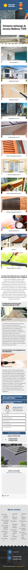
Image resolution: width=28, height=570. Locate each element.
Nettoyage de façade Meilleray (5, 527)
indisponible (11, 4)
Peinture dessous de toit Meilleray (5, 534)
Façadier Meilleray (23, 529)
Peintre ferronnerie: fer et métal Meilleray (23, 535)
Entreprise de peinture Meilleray (23, 523)
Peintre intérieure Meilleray (5, 516)
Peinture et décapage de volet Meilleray (14, 524)
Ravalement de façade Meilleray (5, 522)
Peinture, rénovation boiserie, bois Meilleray (14, 533)
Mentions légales (20, 566)
